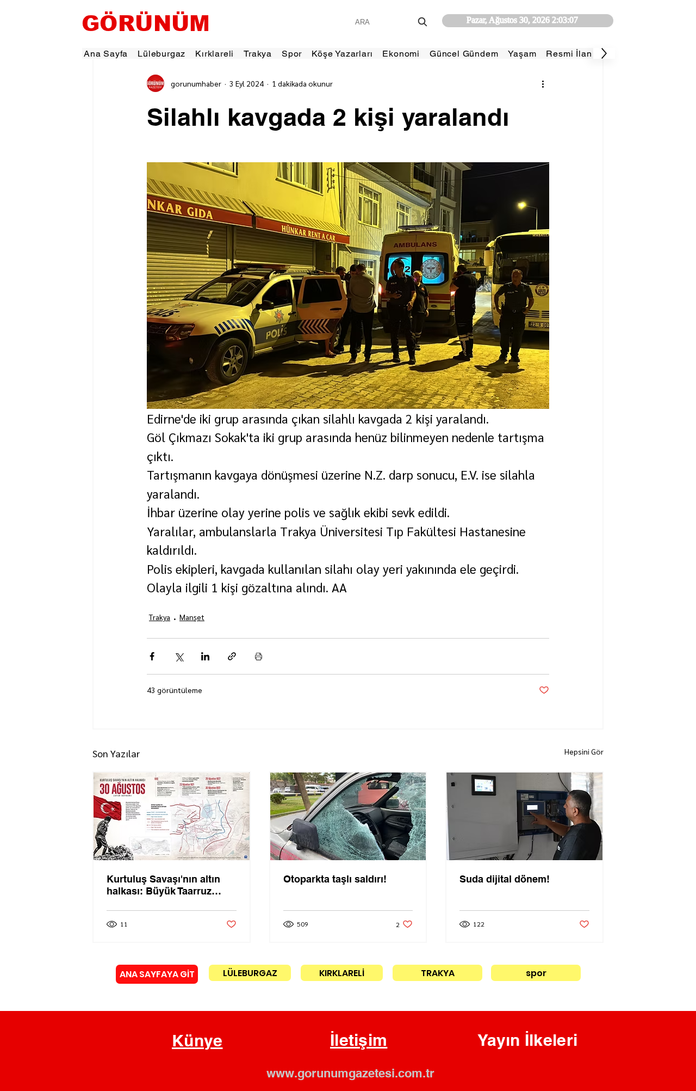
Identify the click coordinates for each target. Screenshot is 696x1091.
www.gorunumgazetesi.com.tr (350, 1073)
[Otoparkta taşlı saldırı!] (348, 816)
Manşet (191, 617)
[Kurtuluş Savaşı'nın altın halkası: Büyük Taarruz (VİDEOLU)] (172, 816)
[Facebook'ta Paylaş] (152, 656)
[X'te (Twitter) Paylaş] (178, 656)
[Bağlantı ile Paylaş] (232, 656)
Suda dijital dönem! (504, 879)
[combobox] (392, 22)
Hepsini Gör (584, 751)
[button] (197, 1041)
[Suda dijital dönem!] (524, 816)
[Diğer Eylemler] (542, 83)
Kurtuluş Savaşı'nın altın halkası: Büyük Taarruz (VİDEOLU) (163, 885)
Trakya (159, 617)
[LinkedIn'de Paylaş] (205, 656)
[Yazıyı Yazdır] (258, 656)
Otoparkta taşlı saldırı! (335, 879)
